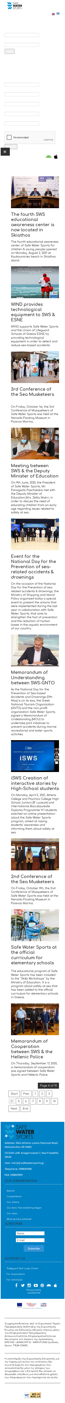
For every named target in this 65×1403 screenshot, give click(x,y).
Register (11, 146)
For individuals (14, 1280)
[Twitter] (23, 1285)
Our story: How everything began (24, 1208)
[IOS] (55, 157)
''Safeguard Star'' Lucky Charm (22, 1268)
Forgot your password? (25, 59)
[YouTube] (35, 1285)
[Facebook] (16, 1285)
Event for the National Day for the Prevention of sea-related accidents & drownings (33, 567)
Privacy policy (33, 1290)
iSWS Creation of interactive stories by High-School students (35, 783)
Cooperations (14, 1196)
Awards (10, 1191)
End (25, 1108)
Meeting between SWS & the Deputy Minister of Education (34, 471)
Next (14, 1108)
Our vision (12, 1213)
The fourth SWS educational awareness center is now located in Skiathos (32, 225)
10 (54, 1101)
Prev (26, 1093)
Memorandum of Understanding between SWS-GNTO (33, 677)
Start (14, 1093)
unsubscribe (34, 1293)
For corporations (16, 1274)
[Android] (49, 157)
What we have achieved (19, 1219)
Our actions (13, 1202)
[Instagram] (29, 1285)
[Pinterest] (42, 1285)
